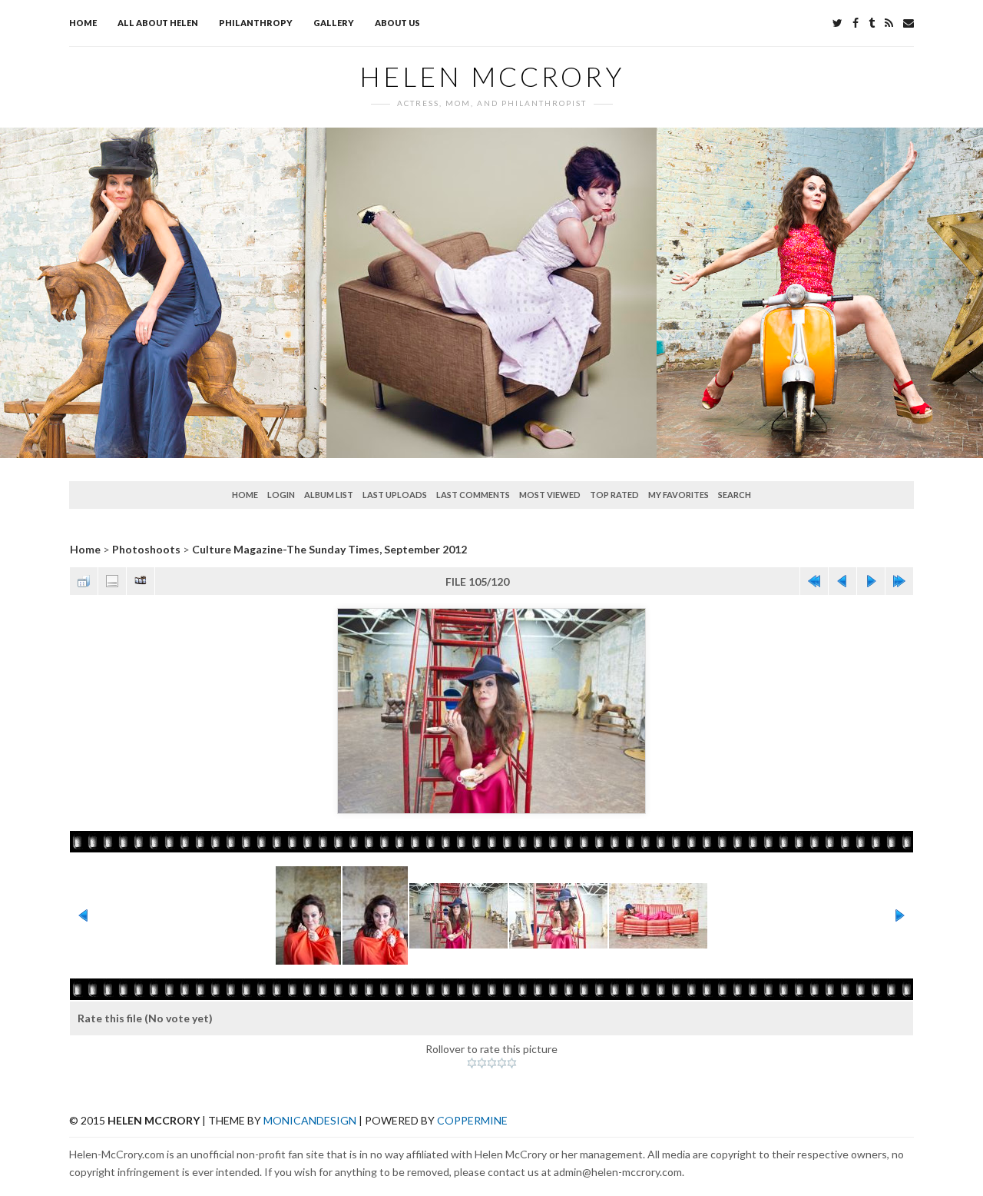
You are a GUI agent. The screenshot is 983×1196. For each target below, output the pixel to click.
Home (83, 23)
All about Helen (157, 23)
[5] (512, 1063)
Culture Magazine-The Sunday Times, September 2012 (329, 549)
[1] (472, 1063)
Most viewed (550, 495)
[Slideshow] (140, 581)
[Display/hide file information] (112, 581)
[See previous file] (842, 581)
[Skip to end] (899, 581)
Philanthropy (256, 23)
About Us (397, 23)
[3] (492, 1063)
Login (281, 495)
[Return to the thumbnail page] (84, 581)
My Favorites (678, 495)
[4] (502, 1063)
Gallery (333, 23)
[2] (482, 1063)
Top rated (614, 495)
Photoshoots (146, 549)
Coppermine (472, 1120)
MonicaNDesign (309, 1120)
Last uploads (394, 495)
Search (734, 495)
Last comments (473, 495)
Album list (328, 495)
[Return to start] (814, 581)
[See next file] (871, 581)
